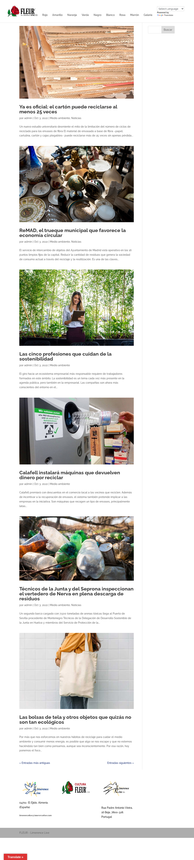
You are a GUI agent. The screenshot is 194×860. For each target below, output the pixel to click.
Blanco (110, 15)
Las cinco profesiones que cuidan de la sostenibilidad (65, 356)
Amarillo (57, 15)
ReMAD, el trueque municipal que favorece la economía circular (72, 232)
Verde (85, 15)
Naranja (72, 15)
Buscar (168, 29)
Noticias (76, 118)
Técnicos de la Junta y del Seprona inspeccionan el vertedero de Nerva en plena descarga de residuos (76, 593)
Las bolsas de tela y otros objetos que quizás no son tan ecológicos (75, 719)
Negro (97, 15)
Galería (148, 15)
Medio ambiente (60, 118)
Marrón (134, 15)
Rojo (45, 15)
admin (28, 118)
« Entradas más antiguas (34, 762)
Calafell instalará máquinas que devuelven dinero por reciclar (69, 475)
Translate (168, 15)
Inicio (34, 15)
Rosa (122, 15)
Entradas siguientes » (120, 762)
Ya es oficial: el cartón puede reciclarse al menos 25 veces (68, 109)
